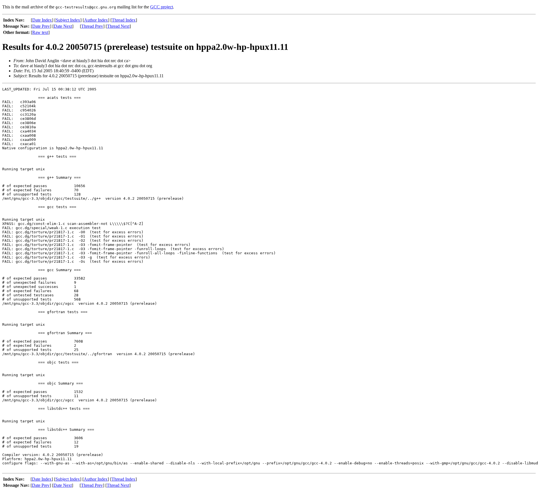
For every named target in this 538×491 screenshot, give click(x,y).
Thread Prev (92, 26)
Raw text (40, 32)
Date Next (63, 26)
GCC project (161, 6)
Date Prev (41, 26)
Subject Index (68, 20)
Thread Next (118, 26)
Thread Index (124, 20)
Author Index (96, 20)
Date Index (42, 20)
